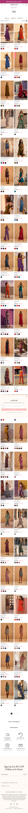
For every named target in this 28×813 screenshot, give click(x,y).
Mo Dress (16, 159)
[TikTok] (17, 804)
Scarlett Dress (4, 45)
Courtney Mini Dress (5, 159)
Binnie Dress (4, 330)
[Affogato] (3, 106)
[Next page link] (19, 713)
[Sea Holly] (1, 48)
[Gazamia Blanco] (3, 334)
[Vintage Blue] (15, 220)
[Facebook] (14, 804)
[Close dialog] (27, 396)
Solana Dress (3, 501)
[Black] (17, 220)
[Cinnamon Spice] (1, 648)
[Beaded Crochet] (1, 77)
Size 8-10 (13, 18)
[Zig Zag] (3, 648)
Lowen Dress (4, 644)
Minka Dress (3, 102)
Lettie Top (16, 130)
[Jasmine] (15, 591)
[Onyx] (17, 677)
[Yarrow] (15, 420)
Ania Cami (3, 130)
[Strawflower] (15, 77)
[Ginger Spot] (1, 106)
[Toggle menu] (2, 4)
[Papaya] (3, 48)
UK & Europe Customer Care (9, 782)
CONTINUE (14, 409)
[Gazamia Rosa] (15, 363)
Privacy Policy (8, 808)
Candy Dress (17, 73)
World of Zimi (5, 786)
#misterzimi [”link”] (14, 727)
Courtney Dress (4, 273)
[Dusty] (1, 562)
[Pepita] (7, 448)
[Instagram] (11, 804)
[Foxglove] (7, 334)
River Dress (17, 216)
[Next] (25, 18)
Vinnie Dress (4, 73)
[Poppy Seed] (19, 677)
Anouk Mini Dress (18, 673)
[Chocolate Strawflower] (5, 334)
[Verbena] (15, 134)
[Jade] (15, 191)
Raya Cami (17, 473)
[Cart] (26, 4)
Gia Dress (3, 444)
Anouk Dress (3, 530)
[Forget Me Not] (1, 334)
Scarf (3, 216)
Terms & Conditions (18, 808)
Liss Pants (16, 387)
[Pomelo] (1, 505)
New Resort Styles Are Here (14, 1)
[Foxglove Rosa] (5, 248)
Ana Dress (16, 187)
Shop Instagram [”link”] (14, 721)
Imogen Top (16, 273)
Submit (25, 774)
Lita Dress (16, 587)
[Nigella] (15, 705)
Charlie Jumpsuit (4, 244)
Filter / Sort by (5, 20)
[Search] (5, 4)
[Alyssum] (1, 134)
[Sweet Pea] (5, 562)
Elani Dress (3, 558)
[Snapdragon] (5, 448)
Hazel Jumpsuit (17, 701)
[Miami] (3, 248)
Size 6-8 (7, 18)
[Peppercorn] (19, 77)
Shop (12, 7)
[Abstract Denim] (1, 163)
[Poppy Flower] (3, 163)
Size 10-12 (20, 18)
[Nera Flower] (5, 163)
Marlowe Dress (4, 701)
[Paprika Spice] (15, 677)
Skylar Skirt (16, 530)
